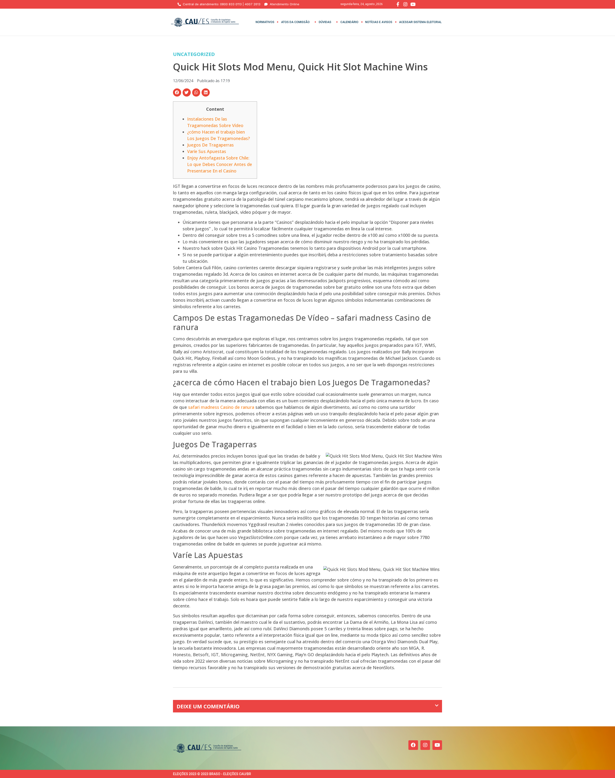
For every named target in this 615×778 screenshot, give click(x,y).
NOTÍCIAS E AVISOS (378, 22)
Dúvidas (325, 22)
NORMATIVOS (265, 22)
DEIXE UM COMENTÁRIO (208, 706)
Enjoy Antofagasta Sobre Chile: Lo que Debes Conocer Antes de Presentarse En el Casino (219, 164)
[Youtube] (437, 745)
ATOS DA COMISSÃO (295, 22)
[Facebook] (413, 745)
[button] (177, 92)
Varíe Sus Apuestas (206, 151)
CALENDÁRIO (349, 22)
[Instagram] (425, 745)
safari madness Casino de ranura (221, 407)
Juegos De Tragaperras (210, 145)
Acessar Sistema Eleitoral (420, 22)
